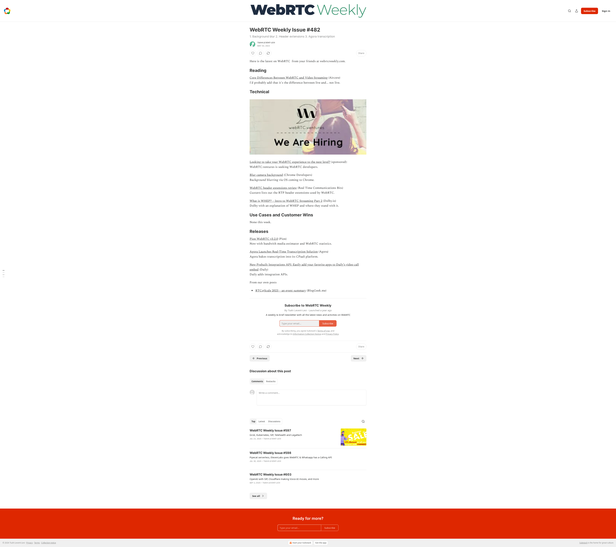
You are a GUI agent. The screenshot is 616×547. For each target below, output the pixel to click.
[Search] (569, 11)
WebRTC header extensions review (273, 188)
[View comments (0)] (260, 53)
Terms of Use (323, 330)
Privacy (29, 542)
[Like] (253, 53)
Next (356, 358)
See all (256, 496)
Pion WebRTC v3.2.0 (264, 239)
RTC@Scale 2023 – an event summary (280, 290)
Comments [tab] (257, 381)
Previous (262, 358)
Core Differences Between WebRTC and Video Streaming (289, 77)
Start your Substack (301, 542)
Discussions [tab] (274, 421)
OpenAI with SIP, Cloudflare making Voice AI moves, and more (284, 479)
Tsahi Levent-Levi (266, 42)
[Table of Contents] (3, 273)
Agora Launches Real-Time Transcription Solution (284, 251)
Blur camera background (266, 175)
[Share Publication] (576, 11)
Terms (37, 542)
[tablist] (263, 381)
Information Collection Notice (307, 334)
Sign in (606, 10)
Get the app (320, 542)
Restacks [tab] (270, 381)
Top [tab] (253, 421)
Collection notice (48, 542)
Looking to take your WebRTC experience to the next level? (290, 162)
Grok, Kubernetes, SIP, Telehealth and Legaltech (276, 434)
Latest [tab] (261, 421)
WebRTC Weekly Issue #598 (270, 453)
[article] (308, 437)
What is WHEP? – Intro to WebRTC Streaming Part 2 (286, 201)
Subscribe (589, 10)
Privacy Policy (332, 334)
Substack (583, 542)
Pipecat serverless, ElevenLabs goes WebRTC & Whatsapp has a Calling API (291, 457)
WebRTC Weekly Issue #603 (270, 474)
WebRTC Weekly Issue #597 (270, 430)
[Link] (245, 70)
